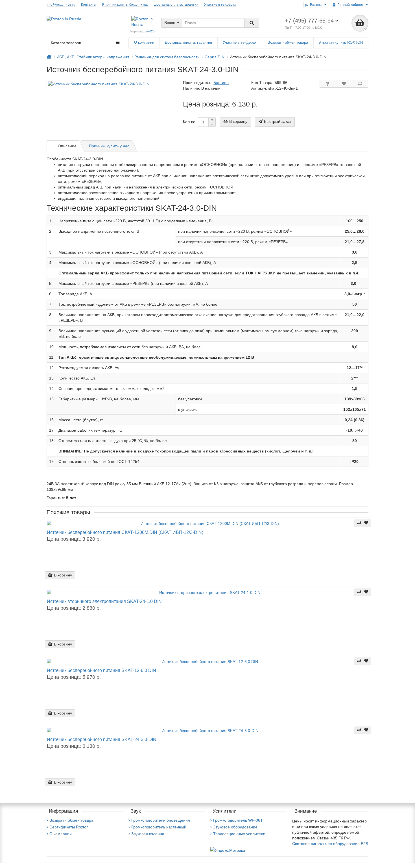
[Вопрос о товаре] (328, 84)
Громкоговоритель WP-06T (238, 820)
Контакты (88, 4)
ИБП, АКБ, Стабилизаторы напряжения (92, 57)
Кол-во (189, 121)
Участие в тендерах (220, 4)
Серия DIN (214, 57)
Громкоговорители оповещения (160, 820)
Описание (67, 146)
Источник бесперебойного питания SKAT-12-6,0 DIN (101, 670)
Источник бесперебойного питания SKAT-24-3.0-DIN (101, 739)
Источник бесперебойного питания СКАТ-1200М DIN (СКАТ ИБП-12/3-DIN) (125, 532)
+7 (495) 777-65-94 (309, 20)
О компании (144, 42)
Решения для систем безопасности (167, 57)
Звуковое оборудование (235, 827)
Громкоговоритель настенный (158, 827)
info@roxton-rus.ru (61, 4)
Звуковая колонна (147, 833)
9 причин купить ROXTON (341, 42)
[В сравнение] (360, 84)
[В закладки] (344, 84)
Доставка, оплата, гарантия (176, 4)
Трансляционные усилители (239, 833)
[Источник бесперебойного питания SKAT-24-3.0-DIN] (112, 84)
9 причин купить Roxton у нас (125, 4)
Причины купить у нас (109, 146)
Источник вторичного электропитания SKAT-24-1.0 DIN (104, 601)
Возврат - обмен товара (288, 42)
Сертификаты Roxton (69, 827)
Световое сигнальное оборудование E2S (330, 843)
